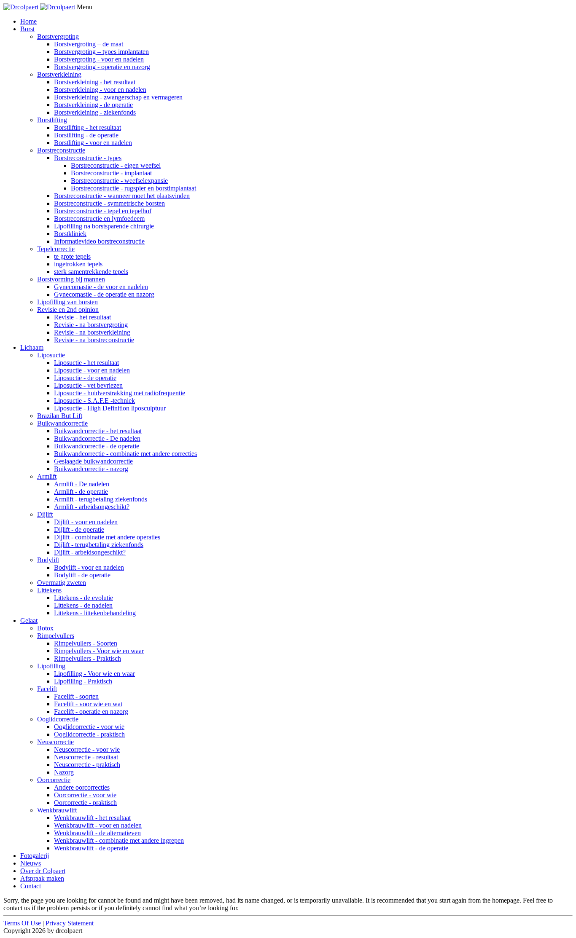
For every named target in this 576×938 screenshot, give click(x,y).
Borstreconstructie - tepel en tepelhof (102, 210)
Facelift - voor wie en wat (88, 704)
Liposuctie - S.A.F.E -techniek (94, 400)
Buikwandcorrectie (62, 423)
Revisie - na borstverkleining (92, 332)
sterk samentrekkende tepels (91, 271)
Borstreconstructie (61, 150)
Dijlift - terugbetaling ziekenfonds (98, 544)
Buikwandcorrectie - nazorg (91, 468)
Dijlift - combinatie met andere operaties (107, 537)
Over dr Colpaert (42, 870)
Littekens (49, 590)
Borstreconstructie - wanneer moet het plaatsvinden (122, 195)
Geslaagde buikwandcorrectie (93, 461)
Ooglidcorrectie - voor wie (89, 726)
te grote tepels (72, 256)
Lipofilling (51, 666)
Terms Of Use (22, 923)
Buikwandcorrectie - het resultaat (98, 430)
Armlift (47, 476)
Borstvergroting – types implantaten (101, 51)
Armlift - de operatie (81, 491)
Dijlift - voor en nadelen (86, 521)
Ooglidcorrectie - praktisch (89, 734)
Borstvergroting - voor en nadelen (99, 59)
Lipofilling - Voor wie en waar (94, 673)
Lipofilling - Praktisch (83, 681)
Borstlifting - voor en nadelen (93, 142)
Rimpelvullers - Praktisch (87, 658)
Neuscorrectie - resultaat (86, 757)
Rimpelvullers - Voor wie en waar (99, 650)
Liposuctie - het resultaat (86, 362)
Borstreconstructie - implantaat (111, 173)
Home (28, 21)
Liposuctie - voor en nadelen (92, 370)
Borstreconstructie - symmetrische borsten (109, 203)
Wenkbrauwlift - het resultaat (92, 817)
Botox (45, 628)
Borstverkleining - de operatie (93, 104)
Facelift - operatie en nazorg (91, 711)
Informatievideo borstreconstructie (99, 241)
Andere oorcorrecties (82, 787)
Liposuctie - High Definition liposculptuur (110, 408)
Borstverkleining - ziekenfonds (95, 112)
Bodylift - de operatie (82, 575)
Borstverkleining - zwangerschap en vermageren (118, 97)
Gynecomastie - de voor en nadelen (101, 286)
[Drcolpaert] (20, 7)
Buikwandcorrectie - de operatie (96, 446)
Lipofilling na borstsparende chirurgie (104, 226)
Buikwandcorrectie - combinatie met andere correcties (125, 453)
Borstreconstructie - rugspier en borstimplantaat (133, 188)
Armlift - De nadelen (81, 484)
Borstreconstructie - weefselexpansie (119, 180)
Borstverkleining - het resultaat (94, 82)
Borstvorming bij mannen (71, 279)
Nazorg (64, 772)
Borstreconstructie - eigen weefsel (116, 165)
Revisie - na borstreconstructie (94, 339)
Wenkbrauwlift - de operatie (91, 848)
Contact (30, 886)
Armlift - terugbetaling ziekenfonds (100, 499)
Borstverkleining (59, 74)
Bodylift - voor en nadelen (89, 567)
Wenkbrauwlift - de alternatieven (97, 832)
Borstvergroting (58, 36)
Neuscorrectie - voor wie (87, 749)
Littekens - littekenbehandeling (95, 612)
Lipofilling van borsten (67, 302)
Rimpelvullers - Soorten (85, 643)
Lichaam (31, 347)
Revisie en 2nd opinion (68, 309)
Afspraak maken (42, 878)
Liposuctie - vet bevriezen (88, 385)
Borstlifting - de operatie (86, 135)
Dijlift (45, 514)
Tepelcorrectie (56, 248)
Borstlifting (52, 119)
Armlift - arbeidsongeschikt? (91, 506)
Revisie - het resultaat (82, 317)
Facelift (47, 688)
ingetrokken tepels (78, 264)
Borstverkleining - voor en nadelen (100, 89)
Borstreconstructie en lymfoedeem (99, 218)
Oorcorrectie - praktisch (85, 802)
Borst (27, 28)
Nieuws (30, 863)
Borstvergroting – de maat (88, 44)
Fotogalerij (34, 855)
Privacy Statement (70, 923)
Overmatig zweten (61, 582)
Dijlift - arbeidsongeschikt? (90, 552)
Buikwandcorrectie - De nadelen (97, 438)
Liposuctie (51, 355)
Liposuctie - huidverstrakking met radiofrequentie (119, 393)
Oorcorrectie (53, 779)
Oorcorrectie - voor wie (85, 795)
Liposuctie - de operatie (85, 377)
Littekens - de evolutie (83, 597)
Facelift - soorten (76, 696)
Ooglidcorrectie (57, 719)
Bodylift (48, 559)
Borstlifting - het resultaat (87, 127)
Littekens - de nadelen (83, 605)
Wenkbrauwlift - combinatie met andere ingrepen (119, 840)
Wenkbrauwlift (57, 810)
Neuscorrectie (55, 741)
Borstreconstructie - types (87, 157)
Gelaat (29, 620)
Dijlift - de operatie (79, 529)
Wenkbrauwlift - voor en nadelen (98, 825)
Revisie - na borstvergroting (91, 324)
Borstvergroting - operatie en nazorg (102, 66)
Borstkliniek (70, 233)
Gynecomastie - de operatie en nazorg (104, 294)
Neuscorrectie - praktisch (87, 764)
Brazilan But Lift (59, 415)
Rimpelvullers (55, 635)
